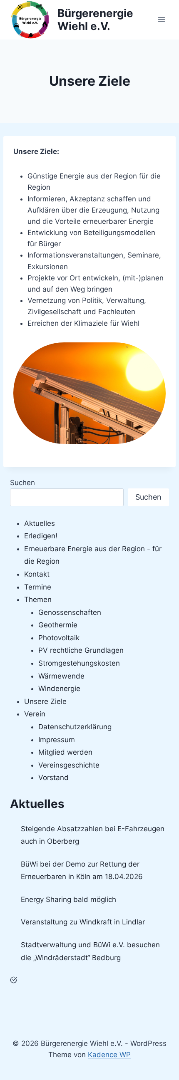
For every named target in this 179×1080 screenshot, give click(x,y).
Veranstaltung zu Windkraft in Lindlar (83, 922)
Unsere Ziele (45, 701)
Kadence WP (109, 1054)
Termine (37, 587)
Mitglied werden (65, 752)
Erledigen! (40, 536)
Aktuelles (39, 523)
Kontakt (37, 574)
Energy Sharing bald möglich (68, 899)
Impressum (56, 740)
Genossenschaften (69, 612)
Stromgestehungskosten (79, 663)
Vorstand (53, 777)
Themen (38, 599)
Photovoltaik (59, 638)
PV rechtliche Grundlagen (81, 650)
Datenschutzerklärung (75, 727)
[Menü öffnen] (161, 19)
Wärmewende (61, 676)
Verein (34, 714)
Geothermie (57, 625)
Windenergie (59, 688)
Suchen (22, 482)
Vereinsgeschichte (68, 765)
